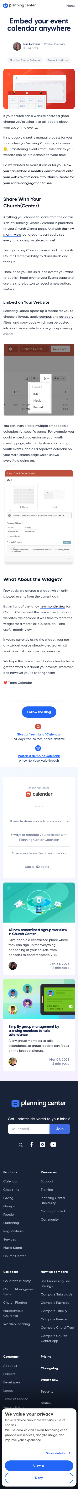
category (66, 317)
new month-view (52, 606)
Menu (70, 6)
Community (50, 1219)
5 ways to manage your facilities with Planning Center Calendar (39, 837)
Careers (9, 1374)
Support (47, 1181)
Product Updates (58, 60)
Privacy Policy (13, 1407)
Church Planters (15, 1302)
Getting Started (53, 1211)
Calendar (10, 1181)
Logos (8, 1391)
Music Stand (12, 1248)
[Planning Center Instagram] (42, 1144)
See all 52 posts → (39, 867)
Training (47, 1190)
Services (9, 1239)
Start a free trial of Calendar (39, 734)
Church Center (14, 1256)
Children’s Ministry (17, 1281)
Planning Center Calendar (25, 60)
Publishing (47, 143)
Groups (9, 1206)
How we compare (54, 1272)
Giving (8, 1198)
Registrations (13, 1231)
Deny (39, 1478)
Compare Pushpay (55, 1303)
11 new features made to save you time (39, 821)
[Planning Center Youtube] (53, 1144)
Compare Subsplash (56, 1294)
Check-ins (11, 1190)
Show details (55, 1453)
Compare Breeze (54, 1319)
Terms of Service (15, 1399)
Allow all (39, 1466)
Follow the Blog (39, 712)
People (8, 1214)
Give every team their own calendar (39, 853)
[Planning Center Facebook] (31, 1144)
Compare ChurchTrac (57, 1328)
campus (45, 317)
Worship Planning (16, 1324)
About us (10, 1366)
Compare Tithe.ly (54, 1311)
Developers (11, 1382)
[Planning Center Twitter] (20, 1144)
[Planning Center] (19, 6)
